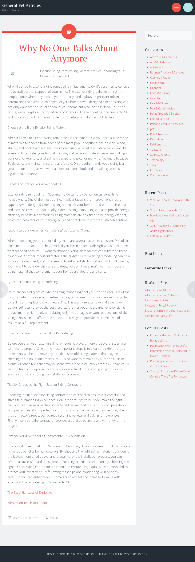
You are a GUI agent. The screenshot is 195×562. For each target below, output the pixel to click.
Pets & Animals (158, 134)
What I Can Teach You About (27, 503)
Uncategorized (158, 170)
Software (155, 149)
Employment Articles (156, 300)
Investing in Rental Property (161, 305)
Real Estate (156, 139)
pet (152, 129)
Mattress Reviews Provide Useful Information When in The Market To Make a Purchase (170, 351)
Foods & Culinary (160, 93)
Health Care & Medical (162, 108)
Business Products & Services (167, 72)
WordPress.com (136, 554)
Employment (157, 83)
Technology (157, 160)
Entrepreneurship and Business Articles (167, 310)
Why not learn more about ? (166, 210)
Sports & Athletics (160, 154)
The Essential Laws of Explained (30, 492)
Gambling (155, 98)
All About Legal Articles (158, 290)
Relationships (158, 144)
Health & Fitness (159, 103)
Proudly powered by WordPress (70, 554)
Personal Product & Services (166, 124)
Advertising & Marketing (163, 57)
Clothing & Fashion (161, 77)
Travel (153, 165)
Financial (155, 88)
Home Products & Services (165, 113)
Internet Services (159, 119)
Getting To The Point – (162, 236)
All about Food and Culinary (161, 295)
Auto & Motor (157, 67)
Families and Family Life (158, 316)
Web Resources (159, 175)
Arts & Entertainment (161, 62)
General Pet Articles (21, 5)
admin (54, 518)
